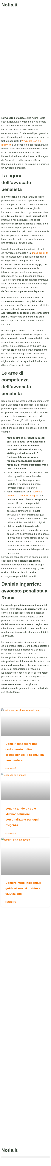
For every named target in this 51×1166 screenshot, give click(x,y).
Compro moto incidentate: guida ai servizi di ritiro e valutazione (23, 888)
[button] (25, 1157)
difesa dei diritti (40, 253)
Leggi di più (10, 768)
